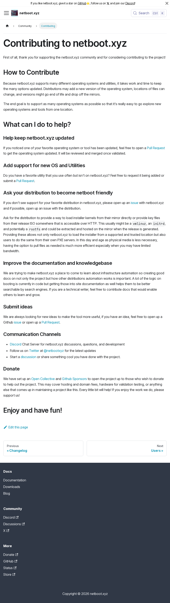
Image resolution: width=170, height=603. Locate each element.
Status (8, 568)
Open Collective (43, 379)
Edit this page (18, 427)
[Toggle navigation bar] (6, 13)
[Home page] (7, 26)
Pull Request (156, 148)
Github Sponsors (74, 379)
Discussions (12, 524)
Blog (6, 493)
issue (134, 203)
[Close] (167, 3)
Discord (130, 3)
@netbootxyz (54, 351)
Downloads (11, 487)
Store (7, 574)
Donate (8, 555)
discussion (28, 357)
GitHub (82, 3)
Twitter (34, 351)
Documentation (14, 480)
